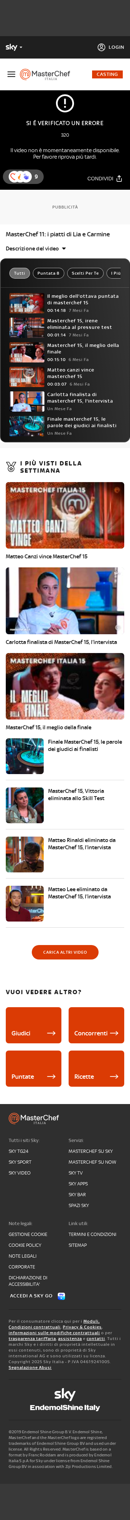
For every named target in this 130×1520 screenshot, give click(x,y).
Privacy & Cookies (82, 1327)
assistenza (70, 1338)
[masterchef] (48, 74)
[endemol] (65, 1408)
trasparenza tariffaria (32, 1338)
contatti (96, 1338)
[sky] (65, 1394)
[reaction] (26, 177)
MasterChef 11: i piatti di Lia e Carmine (58, 234)
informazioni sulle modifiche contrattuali (54, 1332)
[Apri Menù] (11, 74)
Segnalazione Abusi (30, 1367)
